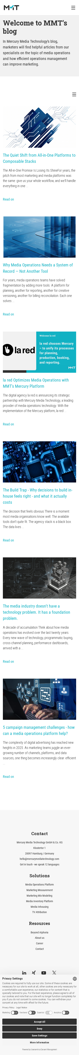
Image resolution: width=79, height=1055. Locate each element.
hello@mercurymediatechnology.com (39, 859)
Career (39, 943)
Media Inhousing (40, 906)
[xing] (34, 973)
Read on (8, 199)
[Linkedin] (24, 973)
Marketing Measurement (39, 890)
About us (39, 938)
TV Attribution (39, 912)
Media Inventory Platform (39, 901)
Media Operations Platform (39, 884)
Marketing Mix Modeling (39, 895)
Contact (39, 949)
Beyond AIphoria (39, 932)
